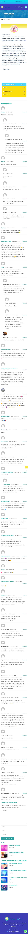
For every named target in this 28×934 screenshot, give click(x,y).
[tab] (14, 88)
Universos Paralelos (14, 845)
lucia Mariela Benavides (7, 472)
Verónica (5, 124)
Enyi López (3, 227)
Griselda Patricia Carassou (7, 581)
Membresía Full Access (15, 863)
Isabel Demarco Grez (6, 241)
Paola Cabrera (6, 484)
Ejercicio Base (7, 87)
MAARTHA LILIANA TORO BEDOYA (9, 368)
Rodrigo (3, 161)
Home (2, 19)
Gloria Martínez (4, 429)
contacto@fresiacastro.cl (14, 931)
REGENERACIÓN (13, 885)
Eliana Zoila (3, 595)
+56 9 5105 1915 (14, 929)
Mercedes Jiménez (5, 501)
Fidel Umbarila (4, 441)
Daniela (3, 112)
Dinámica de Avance (8, 91)
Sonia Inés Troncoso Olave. (7, 535)
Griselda (3, 569)
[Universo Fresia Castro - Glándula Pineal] (6, 7)
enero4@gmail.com (6, 349)
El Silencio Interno (7, 94)
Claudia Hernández (5, 416)
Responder (25, 112)
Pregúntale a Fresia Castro (16, 852)
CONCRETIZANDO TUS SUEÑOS (17, 870)
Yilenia (2, 267)
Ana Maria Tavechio (5, 556)
